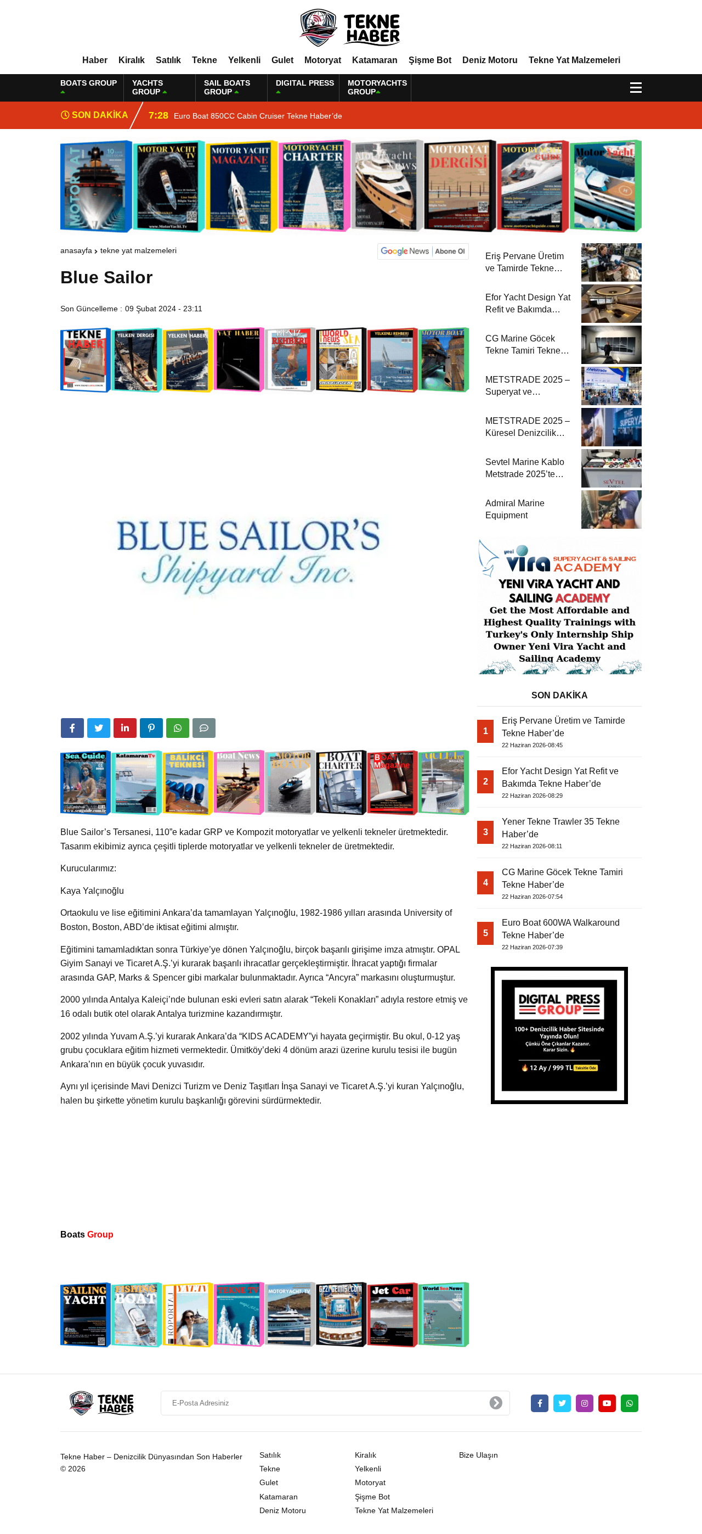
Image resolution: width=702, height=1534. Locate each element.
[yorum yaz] (204, 728)
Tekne (204, 60)
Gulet (282, 60)
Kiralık (131, 60)
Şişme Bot (430, 60)
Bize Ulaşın (478, 1455)
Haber (94, 60)
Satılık (168, 60)
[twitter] (99, 728)
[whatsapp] (629, 1403)
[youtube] (607, 1403)
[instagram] (584, 1403)
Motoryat (322, 60)
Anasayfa (76, 250)
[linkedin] (125, 728)
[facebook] (72, 728)
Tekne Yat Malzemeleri (574, 60)
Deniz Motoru (490, 60)
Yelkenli (244, 60)
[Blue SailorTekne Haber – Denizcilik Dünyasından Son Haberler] (351, 27)
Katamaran (375, 60)
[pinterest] (151, 728)
